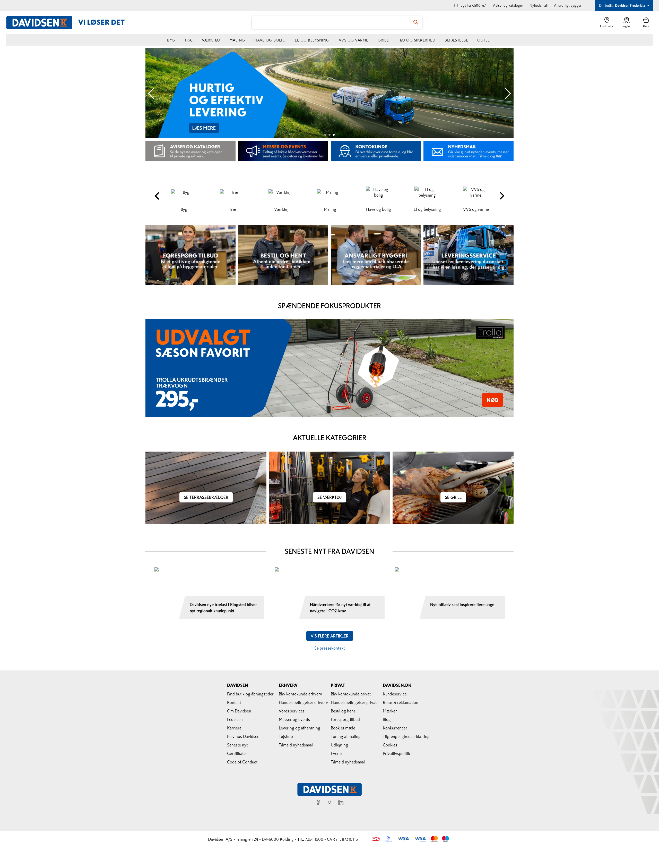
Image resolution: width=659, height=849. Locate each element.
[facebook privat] (318, 803)
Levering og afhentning (299, 728)
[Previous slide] (151, 93)
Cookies (390, 745)
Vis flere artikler (330, 636)
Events (337, 753)
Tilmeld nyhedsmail (296, 745)
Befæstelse (456, 40)
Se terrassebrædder (206, 497)
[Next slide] (507, 93)
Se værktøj (329, 497)
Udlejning (339, 745)
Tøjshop (286, 736)
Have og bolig (270, 40)
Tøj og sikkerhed (416, 40)
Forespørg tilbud (345, 719)
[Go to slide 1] (325, 135)
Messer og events (294, 719)
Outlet (484, 40)
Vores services (292, 711)
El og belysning (312, 40)
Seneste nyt (237, 745)
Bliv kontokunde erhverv (300, 694)
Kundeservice (395, 694)
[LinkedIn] (340, 803)
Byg (171, 40)
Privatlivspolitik (396, 753)
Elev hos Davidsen (243, 736)
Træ (188, 40)
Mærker (390, 711)
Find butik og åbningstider (250, 694)
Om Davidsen (239, 711)
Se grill (453, 497)
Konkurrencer (395, 728)
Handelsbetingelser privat (354, 702)
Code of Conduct (242, 762)
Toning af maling (346, 736)
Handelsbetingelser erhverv (303, 702)
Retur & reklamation (400, 702)
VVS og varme (353, 40)
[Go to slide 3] (334, 135)
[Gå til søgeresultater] (416, 22)
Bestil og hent (343, 711)
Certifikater (237, 753)
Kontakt (234, 702)
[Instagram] (329, 803)
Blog (387, 719)
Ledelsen (235, 719)
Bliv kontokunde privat (351, 694)
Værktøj (211, 40)
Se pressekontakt (329, 648)
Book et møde (343, 728)
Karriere (234, 728)
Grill (383, 40)
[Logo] (42, 22)
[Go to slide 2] (329, 135)
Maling (237, 40)
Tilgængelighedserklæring (406, 736)
